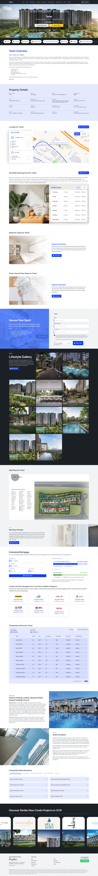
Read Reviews (49, 22)
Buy (32, 858)
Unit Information (48, 773)
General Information (15, 773)
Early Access (15, 542)
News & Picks (34, 864)
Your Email (56, 329)
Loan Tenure (31, 568)
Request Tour (84, 172)
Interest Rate (12, 568)
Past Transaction (57, 862)
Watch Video (57, 25)
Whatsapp (85, 861)
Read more (11, 79)
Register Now (78, 343)
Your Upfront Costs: (56, 569)
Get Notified (57, 255)
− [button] (87, 161)
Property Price (12, 558)
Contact (85, 2)
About (55, 864)
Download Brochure (42, 25)
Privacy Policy (77, 339)
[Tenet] (59, 146)
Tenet (10, 353)
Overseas (56, 860)
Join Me (32, 865)
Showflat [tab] (84, 133)
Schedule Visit (84, 127)
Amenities (26, 773)
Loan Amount (12, 563)
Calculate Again (28, 575)
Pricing (57, 773)
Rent (55, 858)
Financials (33, 862)
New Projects (34, 860)
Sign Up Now (15, 368)
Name (55, 317)
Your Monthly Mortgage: (57, 558)
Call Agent (85, 857)
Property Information (36, 773)
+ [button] (87, 160)
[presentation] (1, 41)
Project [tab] (77, 133)
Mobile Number (57, 323)
